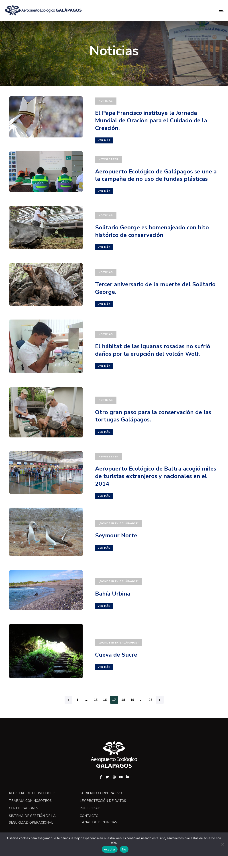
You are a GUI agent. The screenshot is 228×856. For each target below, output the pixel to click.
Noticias (106, 101)
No (124, 849)
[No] (222, 844)
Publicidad (90, 808)
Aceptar (109, 849)
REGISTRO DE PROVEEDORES (33, 793)
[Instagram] (114, 777)
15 (96, 700)
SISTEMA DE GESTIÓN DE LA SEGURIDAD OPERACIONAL (32, 819)
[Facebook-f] (100, 777)
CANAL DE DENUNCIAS (98, 822)
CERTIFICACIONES (23, 808)
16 (105, 700)
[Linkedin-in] (127, 777)
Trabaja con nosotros (30, 800)
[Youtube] (120, 777)
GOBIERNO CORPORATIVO (101, 793)
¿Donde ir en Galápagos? (119, 523)
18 (123, 700)
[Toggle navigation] (187, 10)
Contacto (89, 816)
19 (132, 700)
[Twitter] (107, 777)
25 (151, 700)
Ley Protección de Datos (103, 800)
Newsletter (108, 159)
